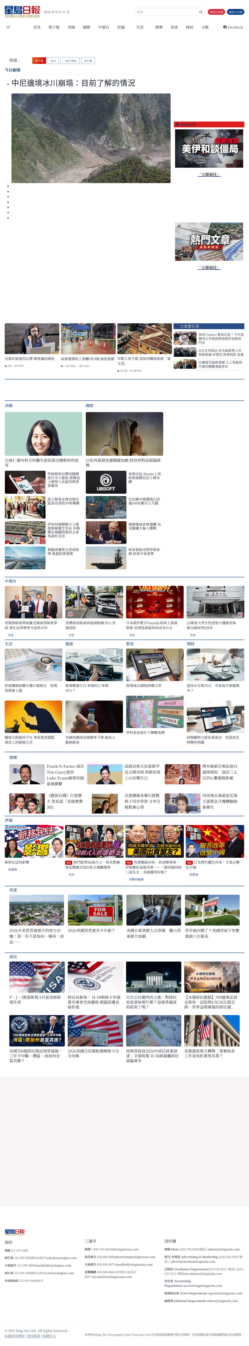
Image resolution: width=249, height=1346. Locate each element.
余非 (72, 874)
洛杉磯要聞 (135, 370)
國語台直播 (235, 12)
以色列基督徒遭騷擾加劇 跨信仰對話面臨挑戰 (123, 462)
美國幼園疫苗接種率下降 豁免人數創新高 (90, 740)
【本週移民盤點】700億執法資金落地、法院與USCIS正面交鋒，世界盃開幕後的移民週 (210, 1002)
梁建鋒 (12, 869)
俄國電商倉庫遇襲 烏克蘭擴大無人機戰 (144, 526)
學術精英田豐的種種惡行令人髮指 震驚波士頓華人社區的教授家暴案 (63, 479)
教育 (130, 643)
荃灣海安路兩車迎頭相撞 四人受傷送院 (90, 625)
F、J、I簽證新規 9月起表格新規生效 (35, 999)
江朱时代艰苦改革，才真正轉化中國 (212, 865)
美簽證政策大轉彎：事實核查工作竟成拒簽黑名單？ (209, 1053)
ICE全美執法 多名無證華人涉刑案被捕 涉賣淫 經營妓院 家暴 (221, 352)
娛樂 (159, 27)
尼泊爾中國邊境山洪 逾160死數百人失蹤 (144, 501)
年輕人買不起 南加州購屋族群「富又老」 (144, 361)
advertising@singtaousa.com (135, 1257)
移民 (189, 27)
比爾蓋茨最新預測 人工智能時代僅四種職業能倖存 (220, 364)
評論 (8, 820)
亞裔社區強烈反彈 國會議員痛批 (30, 358)
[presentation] (91, 138)
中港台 (103, 27)
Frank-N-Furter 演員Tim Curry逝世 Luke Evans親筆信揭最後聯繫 (65, 774)
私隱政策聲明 (15, 1335)
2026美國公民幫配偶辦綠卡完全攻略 (93, 1053)
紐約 (10, 365)
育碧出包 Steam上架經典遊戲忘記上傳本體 (144, 477)
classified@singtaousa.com (134, 1264)
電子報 (54, 27)
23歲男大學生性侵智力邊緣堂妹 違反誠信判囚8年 (211, 625)
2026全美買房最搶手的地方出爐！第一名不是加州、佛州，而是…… (36, 936)
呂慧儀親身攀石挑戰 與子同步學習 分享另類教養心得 (142, 801)
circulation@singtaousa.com (111, 1277)
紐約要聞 (19, 365)
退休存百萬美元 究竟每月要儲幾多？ (213, 688)
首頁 (37, 27)
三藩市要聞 (83, 366)
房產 (174, 27)
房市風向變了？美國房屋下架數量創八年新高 (212, 933)
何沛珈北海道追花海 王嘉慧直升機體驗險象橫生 (219, 801)
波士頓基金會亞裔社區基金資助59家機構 (63, 501)
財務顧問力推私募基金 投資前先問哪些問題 (213, 740)
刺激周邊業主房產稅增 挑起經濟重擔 (63, 551)
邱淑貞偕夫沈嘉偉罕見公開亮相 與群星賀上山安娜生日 (142, 772)
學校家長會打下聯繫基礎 (145, 732)
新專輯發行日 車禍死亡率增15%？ (86, 688)
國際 (86, 27)
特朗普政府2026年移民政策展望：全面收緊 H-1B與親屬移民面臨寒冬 (152, 1055)
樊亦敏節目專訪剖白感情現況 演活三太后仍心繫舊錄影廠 (219, 772)
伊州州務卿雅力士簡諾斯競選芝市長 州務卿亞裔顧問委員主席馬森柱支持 (63, 530)
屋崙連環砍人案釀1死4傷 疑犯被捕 (87, 358)
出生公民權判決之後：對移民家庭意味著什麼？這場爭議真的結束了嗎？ (151, 1002)
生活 (8, 643)
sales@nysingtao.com (61, 1258)
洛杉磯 (123, 370)
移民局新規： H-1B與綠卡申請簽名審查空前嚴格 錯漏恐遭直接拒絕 (94, 1002)
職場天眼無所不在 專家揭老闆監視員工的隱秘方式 (30, 740)
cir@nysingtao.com (60, 1273)
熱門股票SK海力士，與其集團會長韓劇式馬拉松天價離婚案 (92, 865)
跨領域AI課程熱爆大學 (143, 685)
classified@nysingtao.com (52, 1265)
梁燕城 (193, 874)
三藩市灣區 (69, 366)
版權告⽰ (49, 1335)
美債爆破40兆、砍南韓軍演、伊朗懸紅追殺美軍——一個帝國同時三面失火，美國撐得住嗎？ (153, 867)
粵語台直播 (216, 12)
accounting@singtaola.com (202, 1285)
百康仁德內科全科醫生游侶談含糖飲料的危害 (42, 462)
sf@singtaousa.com (125, 1249)
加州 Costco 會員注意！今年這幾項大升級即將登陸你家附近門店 (221, 338)
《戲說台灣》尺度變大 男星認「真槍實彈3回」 (65, 801)
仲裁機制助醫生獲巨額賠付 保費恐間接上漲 (31, 688)
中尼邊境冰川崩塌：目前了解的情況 (73, 83)
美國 (71, 27)
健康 (69, 643)
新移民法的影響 (17, 862)
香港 (10, 635)
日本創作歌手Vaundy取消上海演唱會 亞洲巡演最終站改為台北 (151, 625)
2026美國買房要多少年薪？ (91, 930)
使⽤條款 (33, 1335)
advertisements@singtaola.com (193, 1261)
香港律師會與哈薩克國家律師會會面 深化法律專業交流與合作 (31, 625)
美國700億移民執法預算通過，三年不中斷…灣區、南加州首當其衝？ (35, 1055)
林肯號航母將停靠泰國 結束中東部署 (144, 551)
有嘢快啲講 (136, 879)
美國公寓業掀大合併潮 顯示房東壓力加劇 (153, 933)
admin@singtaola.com (224, 1249)
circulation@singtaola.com (203, 1273)
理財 (191, 643)
